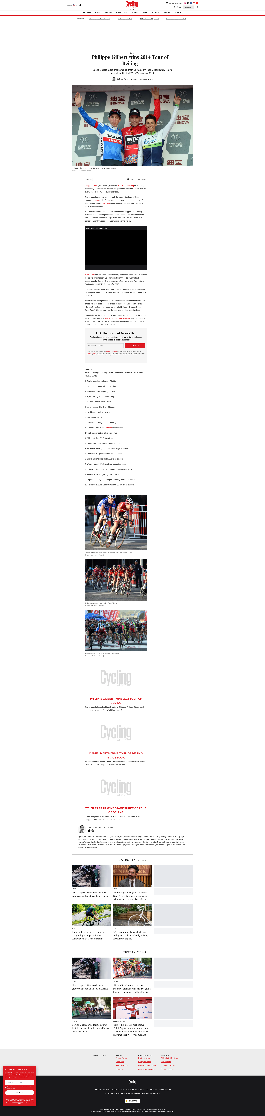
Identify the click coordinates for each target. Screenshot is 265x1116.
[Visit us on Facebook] (191, 3)
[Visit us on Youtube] (194, 3)
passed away (171, 842)
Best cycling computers (146, 1069)
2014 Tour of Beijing (125, 186)
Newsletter (143, 179)
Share (90, 179)
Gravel (145, 12)
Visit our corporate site (159, 1109)
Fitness (134, 12)
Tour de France (121, 1058)
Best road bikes (144, 1058)
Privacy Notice (91, 353)
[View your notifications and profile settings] (80, 5)
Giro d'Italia (120, 1062)
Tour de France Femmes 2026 (176, 19)
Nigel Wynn (123, 79)
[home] (84, 12)
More (177, 12)
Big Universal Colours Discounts (99, 19)
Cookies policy (165, 1090)
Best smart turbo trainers (147, 1065)
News (89, 12)
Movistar (108, 428)
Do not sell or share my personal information (140, 1093)
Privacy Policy (27, 1100)
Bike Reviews (166, 1062)
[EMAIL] (93, 830)
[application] (116, 247)
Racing (98, 12)
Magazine (156, 12)
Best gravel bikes (144, 1062)
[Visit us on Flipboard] (197, 3)
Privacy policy (151, 1090)
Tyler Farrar (90, 275)
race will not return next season (117, 318)
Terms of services (111, 351)
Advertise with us (112, 1093)
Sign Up (19, 1093)
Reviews (108, 12)
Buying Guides (121, 12)
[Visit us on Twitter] (188, 3)
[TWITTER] (90, 830)
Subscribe (188, 7)
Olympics (119, 1069)
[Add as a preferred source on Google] (132, 1101)
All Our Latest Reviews (169, 1058)
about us (97, 1090)
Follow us (132, 179)
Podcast (167, 12)
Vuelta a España (122, 1065)
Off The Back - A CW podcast (149, 19)
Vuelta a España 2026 (125, 19)
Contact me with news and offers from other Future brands (20, 1087)
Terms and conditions (135, 1090)
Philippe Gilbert (91, 186)
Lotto (97, 200)
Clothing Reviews (167, 1069)
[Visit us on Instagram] (185, 3)
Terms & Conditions (18, 1102)
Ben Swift (106, 203)
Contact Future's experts (113, 1090)
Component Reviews (168, 1065)
